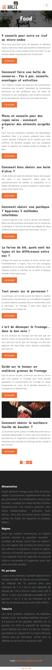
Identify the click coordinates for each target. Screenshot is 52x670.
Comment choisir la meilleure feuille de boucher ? (24, 425)
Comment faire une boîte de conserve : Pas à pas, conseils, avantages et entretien (25, 76)
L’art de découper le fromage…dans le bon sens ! (26, 329)
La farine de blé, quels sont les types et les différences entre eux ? (26, 251)
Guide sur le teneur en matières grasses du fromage (24, 368)
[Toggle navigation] (47, 5)
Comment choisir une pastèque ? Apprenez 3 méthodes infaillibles (25, 211)
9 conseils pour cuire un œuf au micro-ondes (24, 37)
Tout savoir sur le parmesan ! (25, 291)
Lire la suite (9, 61)
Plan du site (26, 668)
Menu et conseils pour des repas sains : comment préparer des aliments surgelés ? (26, 122)
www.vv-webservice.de (29, 660)
